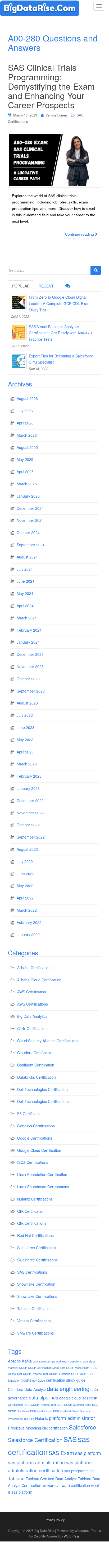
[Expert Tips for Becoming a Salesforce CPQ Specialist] (19, 361)
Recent (46, 286)
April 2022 (25, 898)
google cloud (70, 1398)
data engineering (68, 1388)
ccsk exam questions (69, 1361)
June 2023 (25, 727)
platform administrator (72, 1418)
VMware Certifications (35, 1333)
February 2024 (29, 630)
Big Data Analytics (32, 1016)
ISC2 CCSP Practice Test (40, 1405)
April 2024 (25, 605)
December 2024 (30, 508)
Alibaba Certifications (34, 967)
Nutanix (41, 1418)
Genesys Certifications (36, 1125)
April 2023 (25, 752)
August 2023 (27, 703)
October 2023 (28, 678)
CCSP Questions (59, 1374)
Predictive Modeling (24, 1428)
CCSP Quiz (78, 1374)
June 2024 (25, 581)
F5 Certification (30, 1113)
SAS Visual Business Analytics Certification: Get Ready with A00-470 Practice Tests (60, 333)
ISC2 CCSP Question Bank (74, 1405)
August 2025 (27, 447)
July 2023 (25, 715)
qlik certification (55, 1428)
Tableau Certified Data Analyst (51, 1478)
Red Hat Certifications (35, 1235)
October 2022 (28, 824)
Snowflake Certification (36, 1284)
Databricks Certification (36, 1077)
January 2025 (28, 496)
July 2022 (25, 861)
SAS (70, 1439)
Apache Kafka (20, 1361)
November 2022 (30, 812)
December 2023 (30, 654)
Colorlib (39, 1536)
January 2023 (28, 788)
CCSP (23, 1368)
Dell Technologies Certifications (43, 1101)
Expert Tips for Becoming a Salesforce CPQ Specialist (61, 359)
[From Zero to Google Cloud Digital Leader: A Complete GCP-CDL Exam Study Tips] (19, 302)
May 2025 (25, 459)
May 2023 (25, 739)
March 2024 (27, 617)
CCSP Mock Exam (77, 1368)
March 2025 (27, 483)
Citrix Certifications (32, 1028)
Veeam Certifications (34, 1320)
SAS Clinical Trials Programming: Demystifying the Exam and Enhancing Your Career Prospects (51, 86)
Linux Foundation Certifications (43, 1186)
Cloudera (15, 1389)
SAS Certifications (32, 1272)
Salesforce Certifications (37, 1259)
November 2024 (30, 520)
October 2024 (28, 532)
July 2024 (25, 569)
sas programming (79, 1470)
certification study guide (65, 1380)
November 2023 (30, 666)
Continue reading (80, 234)
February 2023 (29, 776)
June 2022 (25, 873)
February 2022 (29, 922)
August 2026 (27, 398)
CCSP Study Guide (33, 1380)
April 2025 (25, 471)
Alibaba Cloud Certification (39, 979)
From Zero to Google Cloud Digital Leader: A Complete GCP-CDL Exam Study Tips (59, 303)
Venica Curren (56, 115)
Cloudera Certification (35, 1052)
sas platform (88, 1453)
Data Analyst (35, 1389)
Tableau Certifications (35, 1308)
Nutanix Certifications (35, 1199)
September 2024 (31, 544)
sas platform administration (36, 1462)
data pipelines (43, 1397)
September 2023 (31, 691)
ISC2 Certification (41, 1411)
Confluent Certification (35, 1065)
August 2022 (27, 849)
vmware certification (73, 1485)
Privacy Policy (54, 1520)
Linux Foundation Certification (42, 1174)
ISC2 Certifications (32, 1162)
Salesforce (82, 1427)
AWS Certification (31, 991)
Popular (21, 286)
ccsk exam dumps (44, 1361)
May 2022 (25, 885)
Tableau (16, 1478)
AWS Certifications (32, 1004)
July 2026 (25, 410)
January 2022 (28, 934)
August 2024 (27, 557)
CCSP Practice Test (35, 1374)
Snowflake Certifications (37, 1296)
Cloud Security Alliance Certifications (47, 1040)
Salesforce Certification (36, 1247)
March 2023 (27, 763)
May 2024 (25, 593)
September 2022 (31, 837)
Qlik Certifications (31, 1223)
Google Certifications (34, 1138)
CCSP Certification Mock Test (46, 1368)
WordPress (72, 1536)
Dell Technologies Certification (42, 1089)
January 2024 (28, 642)
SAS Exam (61, 1453)
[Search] (95, 270)
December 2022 (30, 800)
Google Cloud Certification (39, 1150)
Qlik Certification (30, 1211)
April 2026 (25, 423)
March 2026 (27, 435)
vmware (49, 1485)
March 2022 (27, 910)
